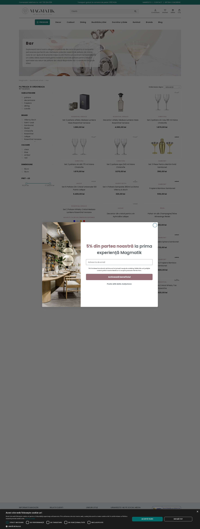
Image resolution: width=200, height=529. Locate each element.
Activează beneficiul (119, 276)
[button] (67, 526)
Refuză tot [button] (178, 519)
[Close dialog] (155, 225)
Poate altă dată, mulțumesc (119, 284)
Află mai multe (30, 518)
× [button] (197, 512)
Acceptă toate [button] (147, 519)
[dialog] (100, 519)
